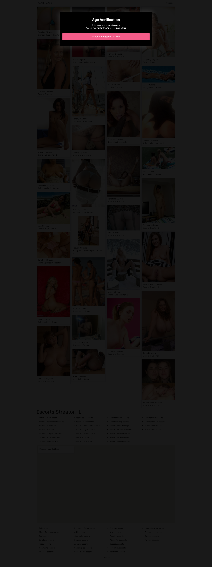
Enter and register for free (106, 36)
